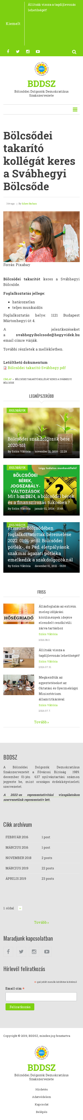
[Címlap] (41, 68)
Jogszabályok (17, 410)
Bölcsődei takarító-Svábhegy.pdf (37, 367)
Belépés (41, 1112)
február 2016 (17, 837)
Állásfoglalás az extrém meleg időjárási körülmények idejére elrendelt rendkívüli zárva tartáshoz (57, 617)
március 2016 (17, 847)
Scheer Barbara (29, 203)
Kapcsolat (41, 1104)
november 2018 (18, 858)
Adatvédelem (41, 1097)
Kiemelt (13, 23)
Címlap (7, 379)
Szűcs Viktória (21, 451)
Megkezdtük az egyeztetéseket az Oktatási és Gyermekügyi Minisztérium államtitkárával (58, 688)
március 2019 (17, 868)
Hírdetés (41, 1089)
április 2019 (16, 878)
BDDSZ (41, 83)
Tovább (40, 722)
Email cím (15, 989)
